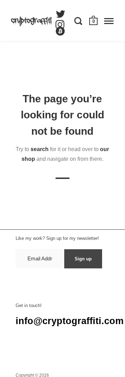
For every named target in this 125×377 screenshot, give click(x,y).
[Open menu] (109, 21)
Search (23, 349)
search (40, 149)
